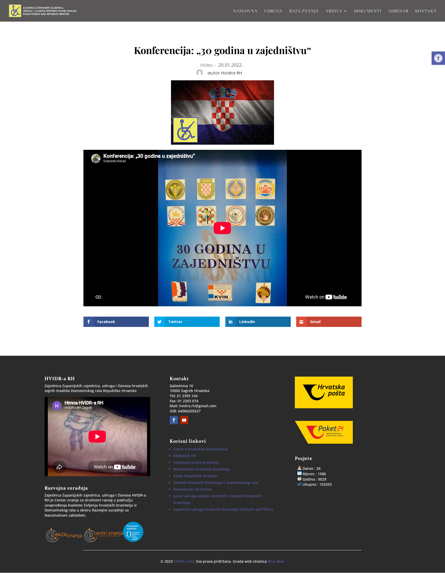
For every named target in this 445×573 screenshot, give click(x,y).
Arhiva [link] (334, 11)
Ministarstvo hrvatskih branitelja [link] (201, 469)
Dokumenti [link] (367, 11)
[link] (438, 58)
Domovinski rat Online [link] (192, 489)
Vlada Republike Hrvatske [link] (195, 475)
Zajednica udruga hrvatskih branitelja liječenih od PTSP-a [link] (223, 509)
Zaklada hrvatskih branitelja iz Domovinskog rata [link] (215, 482)
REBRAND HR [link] (184, 455)
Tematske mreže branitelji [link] (196, 462)
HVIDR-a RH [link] (184, 561)
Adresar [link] (398, 11)
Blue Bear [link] (276, 561)
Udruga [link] (273, 11)
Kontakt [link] (426, 11)
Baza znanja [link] (304, 11)
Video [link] (206, 65)
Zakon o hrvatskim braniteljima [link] (200, 449)
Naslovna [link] (245, 11)
